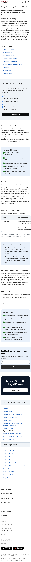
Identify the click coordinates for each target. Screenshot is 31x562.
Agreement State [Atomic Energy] (12, 436)
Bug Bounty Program (17, 560)
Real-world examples (8, 55)
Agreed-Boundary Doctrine (10, 417)
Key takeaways (7, 70)
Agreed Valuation (7, 420)
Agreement (6, 408)
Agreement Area (7, 411)
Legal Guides (5, 502)
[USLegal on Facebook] (5, 524)
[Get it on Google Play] (18, 548)
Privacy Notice (22, 558)
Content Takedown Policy (6, 560)
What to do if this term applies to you (13, 64)
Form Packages (6, 489)
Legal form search (8, 73)
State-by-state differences (10, 58)
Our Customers (6, 511)
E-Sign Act (6, 478)
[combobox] (15, 362)
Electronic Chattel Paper (9, 472)
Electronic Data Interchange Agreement (14, 466)
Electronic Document (9, 457)
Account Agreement (8, 469)
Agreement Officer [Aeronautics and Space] (15, 439)
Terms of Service (14, 558)
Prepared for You (7, 507)
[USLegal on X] (2, 524)
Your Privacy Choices (5, 558)
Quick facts (6, 67)
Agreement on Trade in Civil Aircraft (12, 433)
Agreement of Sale (8, 428)
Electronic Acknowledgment (10, 450)
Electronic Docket (8, 453)
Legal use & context (8, 49)
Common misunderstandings (10, 61)
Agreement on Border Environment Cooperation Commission (12, 424)
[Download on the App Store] (6, 548)
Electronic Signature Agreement (11, 460)
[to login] (25, 2)
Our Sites (4, 516)
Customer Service (7, 498)
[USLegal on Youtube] (11, 524)
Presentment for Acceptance (11, 475)
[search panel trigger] (22, 2)
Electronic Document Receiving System (14, 463)
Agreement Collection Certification (12, 414)
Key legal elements (8, 52)
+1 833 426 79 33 (6, 531)
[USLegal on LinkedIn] (8, 524)
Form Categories (6, 493)
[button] (28, 2)
